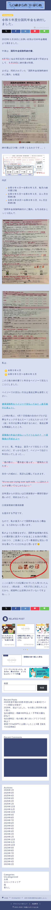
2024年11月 (9, 809)
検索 (6, 683)
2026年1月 (9, 790)
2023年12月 (9, 839)
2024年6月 (9, 823)
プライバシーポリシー (20, 904)
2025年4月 (9, 795)
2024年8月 (9, 817)
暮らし (7, 887)
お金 (6, 879)
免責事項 (35, 904)
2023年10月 (9, 845)
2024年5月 (9, 826)
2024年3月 (9, 831)
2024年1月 (9, 837)
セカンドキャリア (12, 882)
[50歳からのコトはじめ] (25, 8)
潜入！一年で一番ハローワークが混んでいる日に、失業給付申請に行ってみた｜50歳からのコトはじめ (25, 769)
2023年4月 (9, 861)
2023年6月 (9, 856)
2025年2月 (9, 801)
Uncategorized (7, 15)
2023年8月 (9, 850)
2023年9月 (9, 848)
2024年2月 (9, 834)
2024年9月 (9, 815)
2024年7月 (9, 820)
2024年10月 (9, 812)
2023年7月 (9, 853)
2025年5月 (9, 793)
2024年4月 (9, 828)
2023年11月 (9, 842)
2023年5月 (9, 859)
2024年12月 (9, 806)
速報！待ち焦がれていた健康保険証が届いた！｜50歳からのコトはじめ (25, 749)
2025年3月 (9, 798)
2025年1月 (9, 804)
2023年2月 (9, 864)
